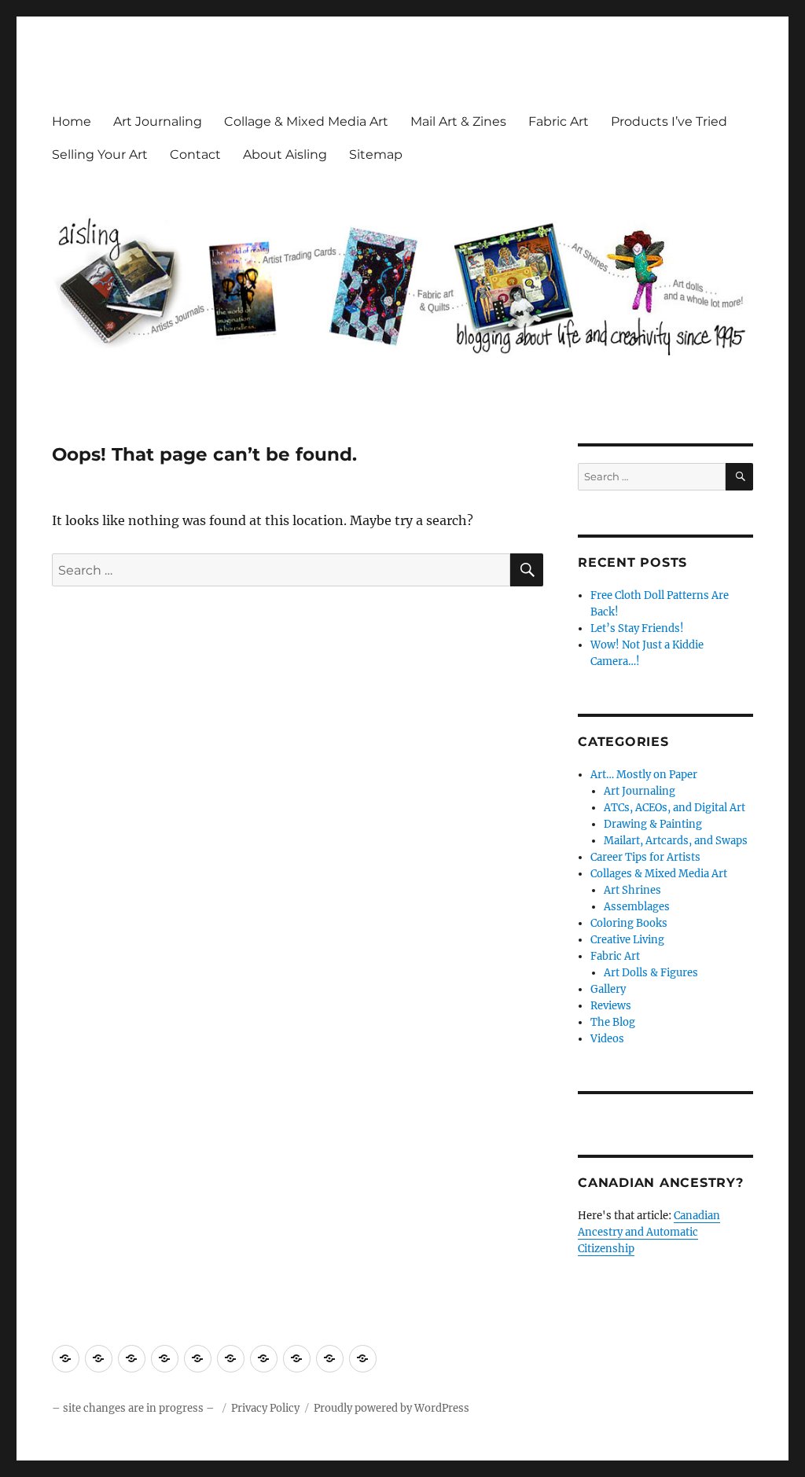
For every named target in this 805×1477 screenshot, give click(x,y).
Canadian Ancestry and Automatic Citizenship (649, 1232)
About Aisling (285, 154)
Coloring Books (628, 923)
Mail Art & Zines (458, 121)
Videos (607, 1038)
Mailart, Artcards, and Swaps (676, 840)
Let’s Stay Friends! (637, 628)
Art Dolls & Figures (651, 972)
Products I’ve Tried (669, 121)
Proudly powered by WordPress (391, 1408)
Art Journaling (157, 121)
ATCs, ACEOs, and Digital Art (674, 807)
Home (71, 121)
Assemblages (637, 906)
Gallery (608, 989)
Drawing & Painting (653, 824)
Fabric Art (558, 121)
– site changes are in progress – (134, 1408)
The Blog (612, 1022)
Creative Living (627, 939)
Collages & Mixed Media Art (658, 873)
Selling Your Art (100, 154)
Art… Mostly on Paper (643, 774)
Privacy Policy (265, 1408)
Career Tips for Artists (645, 857)
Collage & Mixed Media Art (306, 121)
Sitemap (375, 154)
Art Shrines (632, 890)
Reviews (610, 1005)
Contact (195, 154)
